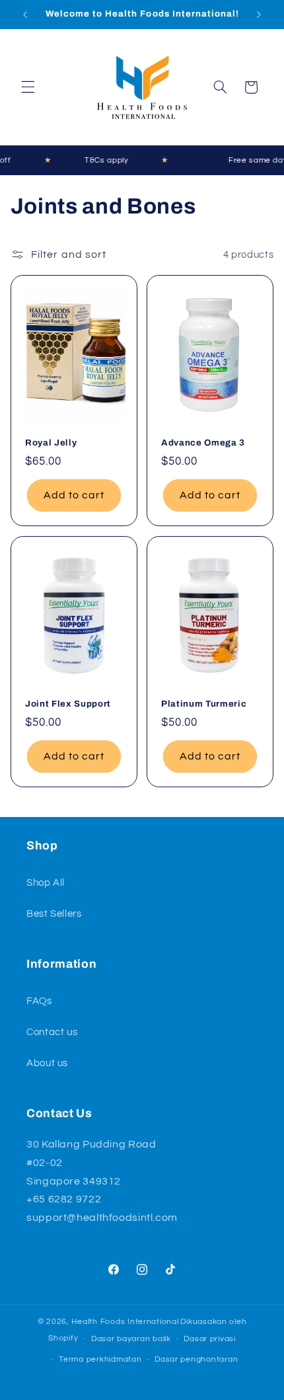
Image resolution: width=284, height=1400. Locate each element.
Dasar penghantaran (196, 1359)
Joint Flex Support (68, 704)
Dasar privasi (210, 1338)
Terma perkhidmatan (100, 1359)
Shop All (45, 883)
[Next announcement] (258, 14)
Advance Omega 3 (203, 443)
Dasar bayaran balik (131, 1338)
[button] (28, 87)
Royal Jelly (51, 443)
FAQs (39, 1001)
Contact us (51, 1032)
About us (47, 1063)
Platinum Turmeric (203, 704)
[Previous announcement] (25, 14)
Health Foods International (124, 1321)
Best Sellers (54, 914)
